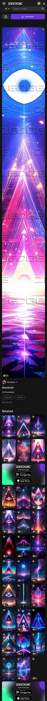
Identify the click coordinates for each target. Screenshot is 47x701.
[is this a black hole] (23, 595)
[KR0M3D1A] (9, 668)
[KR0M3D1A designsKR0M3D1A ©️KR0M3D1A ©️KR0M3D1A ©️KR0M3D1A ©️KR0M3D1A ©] (9, 571)
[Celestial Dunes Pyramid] (9, 644)
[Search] (43, 9)
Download (29, 16)
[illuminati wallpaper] (9, 426)
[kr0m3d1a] (23, 497)
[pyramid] (38, 451)
